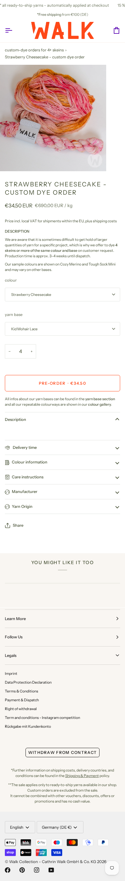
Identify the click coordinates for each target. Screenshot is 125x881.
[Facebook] (7, 870)
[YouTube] (51, 870)
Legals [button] (10, 655)
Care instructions (27, 476)
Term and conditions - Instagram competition (42, 717)
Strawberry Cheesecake (31, 294)
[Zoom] (11, 159)
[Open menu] (14, 30)
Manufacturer (24, 491)
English (16, 827)
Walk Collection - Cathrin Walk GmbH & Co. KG (52, 861)
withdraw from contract (62, 752)
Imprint (11, 673)
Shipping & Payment (82, 775)
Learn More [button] (15, 618)
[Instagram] (36, 870)
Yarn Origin (22, 506)
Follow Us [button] (13, 636)
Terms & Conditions (21, 691)
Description (15, 419)
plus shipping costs (101, 221)
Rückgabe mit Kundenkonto (28, 726)
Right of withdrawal (21, 708)
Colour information (29, 462)
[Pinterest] (22, 870)
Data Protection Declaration (28, 682)
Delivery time (24, 447)
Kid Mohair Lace (24, 329)
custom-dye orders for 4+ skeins (34, 49)
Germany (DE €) (57, 827)
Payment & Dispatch (22, 700)
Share (18, 525)
